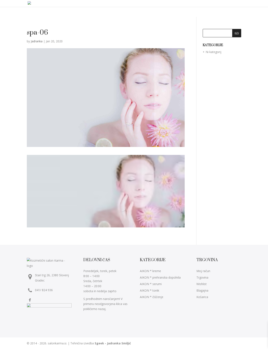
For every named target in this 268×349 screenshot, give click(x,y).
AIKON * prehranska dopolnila (160, 277)
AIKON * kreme (150, 271)
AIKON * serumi (151, 284)
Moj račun (203, 271)
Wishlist (201, 284)
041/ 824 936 (44, 290)
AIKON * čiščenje (151, 297)
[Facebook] (30, 300)
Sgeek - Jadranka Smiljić (113, 343)
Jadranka (37, 41)
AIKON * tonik (149, 290)
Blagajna (202, 290)
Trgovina (202, 277)
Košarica (202, 297)
